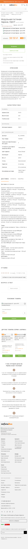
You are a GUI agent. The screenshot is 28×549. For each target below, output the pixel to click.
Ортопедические (5, 451)
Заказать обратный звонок (7, 503)
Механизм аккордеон (6, 449)
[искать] (25, 9)
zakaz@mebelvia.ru (6, 505)
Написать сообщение (14, 520)
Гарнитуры (3, 467)
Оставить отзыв (20, 273)
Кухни (2, 465)
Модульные (4, 469)
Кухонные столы (5, 471)
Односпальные (18, 441)
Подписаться (25, 532)
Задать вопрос (14, 288)
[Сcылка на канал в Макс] (7, 512)
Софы (2, 447)
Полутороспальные (20, 443)
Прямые (3, 441)
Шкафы (16, 454)
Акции (2, 482)
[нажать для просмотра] (14, 28)
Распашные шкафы (19, 458)
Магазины (17, 482)
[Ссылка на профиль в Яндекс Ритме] (12, 512)
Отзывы (3, 496)
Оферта (3, 494)
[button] (25, 313)
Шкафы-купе (18, 456)
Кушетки (3, 445)
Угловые (3, 443)
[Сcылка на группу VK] (2, 512)
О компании (18, 480)
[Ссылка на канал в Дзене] (10, 512)
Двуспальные (18, 445)
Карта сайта (18, 489)
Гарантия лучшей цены (20, 485)
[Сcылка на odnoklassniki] (4, 512)
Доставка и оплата (6, 485)
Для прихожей (18, 460)
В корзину (14, 318)
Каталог (3, 480)
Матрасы (3, 454)
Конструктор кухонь (6, 473)
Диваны (3, 439)
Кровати (17, 439)
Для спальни (18, 462)
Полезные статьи (5, 492)
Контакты (17, 487)
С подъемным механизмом (18, 447)
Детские (3, 460)
